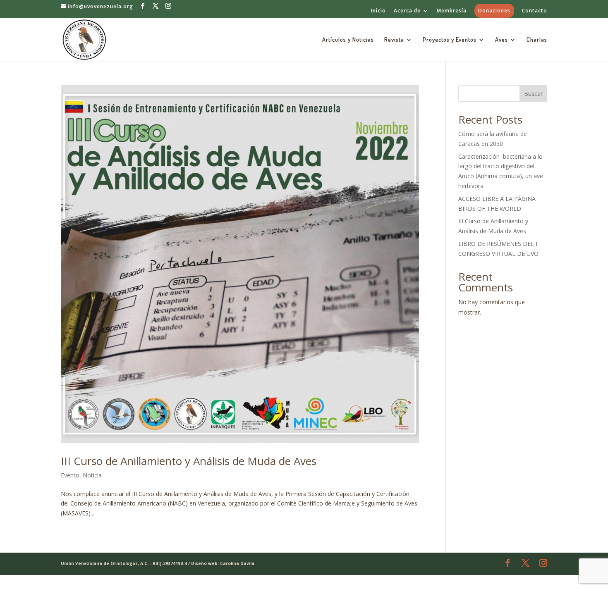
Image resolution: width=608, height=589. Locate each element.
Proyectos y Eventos (449, 40)
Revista (394, 40)
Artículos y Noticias (348, 40)
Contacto (534, 11)
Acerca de (407, 11)
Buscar (533, 94)
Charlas (537, 40)
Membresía (452, 11)
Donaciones (494, 10)
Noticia (92, 475)
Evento (70, 475)
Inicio (378, 11)
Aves (501, 40)
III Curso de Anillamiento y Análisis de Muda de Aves (188, 460)
